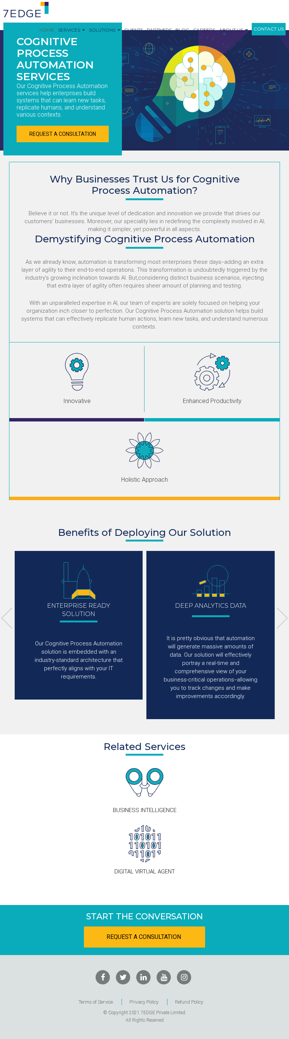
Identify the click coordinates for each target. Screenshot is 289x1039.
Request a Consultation (62, 134)
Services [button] (69, 30)
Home (47, 30)
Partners (159, 30)
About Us (231, 30)
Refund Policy (189, 1002)
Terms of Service (96, 1002)
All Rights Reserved (145, 1020)
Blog (182, 30)
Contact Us (269, 29)
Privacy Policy (143, 1002)
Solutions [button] (103, 30)
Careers (204, 30)
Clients (133, 30)
